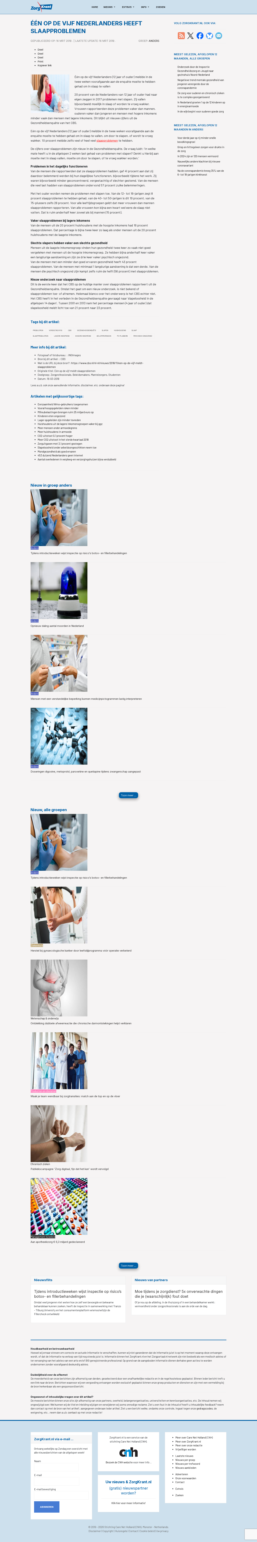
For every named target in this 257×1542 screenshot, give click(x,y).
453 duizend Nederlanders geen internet (60, 455)
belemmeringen (104, 336)
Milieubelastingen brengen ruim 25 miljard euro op (66, 412)
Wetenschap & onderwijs (45, 1018)
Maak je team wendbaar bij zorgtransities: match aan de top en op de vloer (75, 1096)
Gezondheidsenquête (86, 330)
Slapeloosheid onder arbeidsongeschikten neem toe (67, 447)
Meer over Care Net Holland (190, 1437)
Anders (154, 40)
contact (72, 1412)
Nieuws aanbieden (185, 1467)
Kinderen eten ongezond (51, 416)
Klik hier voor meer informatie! (128, 1503)
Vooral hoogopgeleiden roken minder (58, 408)
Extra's (179, 1488)
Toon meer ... (128, 795)
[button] (109, 7)
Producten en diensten (43, 1091)
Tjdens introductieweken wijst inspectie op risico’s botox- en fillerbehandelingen (79, 553)
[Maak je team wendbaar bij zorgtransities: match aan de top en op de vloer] (59, 1060)
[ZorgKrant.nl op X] (190, 35)
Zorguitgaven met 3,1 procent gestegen (60, 443)
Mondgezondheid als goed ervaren (57, 451)
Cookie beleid (147, 1531)
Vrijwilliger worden (185, 1449)
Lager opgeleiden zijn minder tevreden (59, 420)
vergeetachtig (55, 330)
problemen (38, 330)
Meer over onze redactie (188, 1445)
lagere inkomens (61, 336)
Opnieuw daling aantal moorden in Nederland (57, 626)
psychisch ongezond (142, 336)
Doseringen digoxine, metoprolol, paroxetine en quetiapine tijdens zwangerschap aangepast (86, 771)
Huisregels (121, 1531)
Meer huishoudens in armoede (55, 431)
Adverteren (181, 1474)
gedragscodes (205, 1408)
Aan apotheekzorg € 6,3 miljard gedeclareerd (58, 1242)
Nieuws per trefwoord (187, 1463)
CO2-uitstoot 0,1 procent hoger (55, 435)
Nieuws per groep (185, 1459)
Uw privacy (162, 1531)
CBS (69, 330)
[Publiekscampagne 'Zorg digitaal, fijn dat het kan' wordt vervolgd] (59, 1133)
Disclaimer (94, 1531)
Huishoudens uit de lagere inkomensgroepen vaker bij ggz (70, 423)
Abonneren (46, 1506)
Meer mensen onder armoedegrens (57, 427)
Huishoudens (120, 330)
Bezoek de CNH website (119, 1462)
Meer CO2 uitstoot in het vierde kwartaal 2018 (63, 439)
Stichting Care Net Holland (119, 1527)
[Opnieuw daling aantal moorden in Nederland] (59, 590)
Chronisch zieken (40, 1164)
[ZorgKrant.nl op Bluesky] (210, 35)
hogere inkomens (83, 336)
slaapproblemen (107, 140)
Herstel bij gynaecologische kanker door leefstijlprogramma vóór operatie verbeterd (81, 950)
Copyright (107, 1531)
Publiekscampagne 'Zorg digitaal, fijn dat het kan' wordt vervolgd (70, 1169)
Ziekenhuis (37, 945)
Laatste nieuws (184, 1455)
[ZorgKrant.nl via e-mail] (219, 35)
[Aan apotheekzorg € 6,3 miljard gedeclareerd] (59, 1206)
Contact (180, 1482)
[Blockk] (41, 7)
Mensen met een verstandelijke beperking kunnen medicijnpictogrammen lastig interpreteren (86, 698)
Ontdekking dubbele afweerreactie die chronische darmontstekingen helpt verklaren (81, 1023)
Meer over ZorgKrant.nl (188, 1441)
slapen (105, 330)
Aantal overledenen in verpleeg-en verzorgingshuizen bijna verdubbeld (77, 459)
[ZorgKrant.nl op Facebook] (200, 35)
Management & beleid (43, 1236)
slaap (134, 330)
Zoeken (179, 1495)
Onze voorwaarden (185, 1478)
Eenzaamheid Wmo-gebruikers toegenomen (63, 404)
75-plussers (122, 336)
